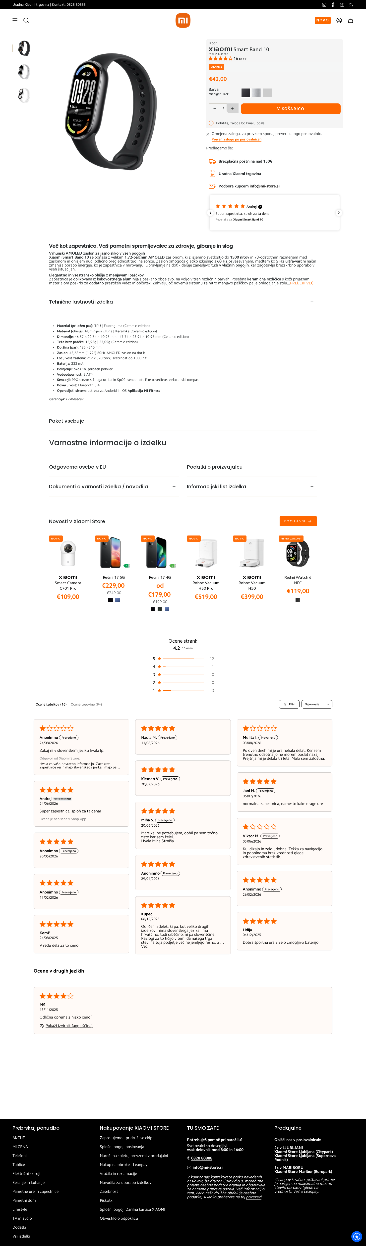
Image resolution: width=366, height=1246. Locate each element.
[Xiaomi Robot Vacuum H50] (252, 553)
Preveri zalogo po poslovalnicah (236, 139)
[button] (221, 59)
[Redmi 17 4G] (160, 553)
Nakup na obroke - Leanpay (123, 1165)
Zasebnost (109, 1192)
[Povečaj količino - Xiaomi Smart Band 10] (233, 108)
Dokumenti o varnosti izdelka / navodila (98, 486)
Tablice (18, 1165)
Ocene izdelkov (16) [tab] (51, 704)
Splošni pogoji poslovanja (122, 1147)
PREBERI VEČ (301, 283)
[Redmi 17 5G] (114, 553)
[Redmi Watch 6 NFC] (298, 553)
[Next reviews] (339, 213)
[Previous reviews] (210, 213)
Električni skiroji (26, 1174)
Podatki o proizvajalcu (215, 466)
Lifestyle (19, 1209)
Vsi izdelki (21, 1236)
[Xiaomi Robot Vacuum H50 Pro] (206, 553)
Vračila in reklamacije (118, 1174)
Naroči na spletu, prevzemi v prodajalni (134, 1156)
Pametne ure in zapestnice (35, 1192)
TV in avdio (22, 1218)
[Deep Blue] (117, 600)
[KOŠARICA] (350, 20)
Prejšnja (39, 111)
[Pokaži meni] (15, 20)
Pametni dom (24, 1200)
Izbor (213, 43)
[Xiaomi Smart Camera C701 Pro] (68, 553)
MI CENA (20, 1147)
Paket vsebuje (66, 420)
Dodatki (19, 1227)
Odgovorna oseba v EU (77, 466)
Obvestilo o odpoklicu (119, 1218)
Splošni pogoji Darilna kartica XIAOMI (132, 1209)
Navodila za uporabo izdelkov (125, 1183)
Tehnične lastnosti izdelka (81, 301)
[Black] (110, 600)
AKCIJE (18, 1138)
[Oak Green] (160, 609)
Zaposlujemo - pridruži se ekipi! (127, 1138)
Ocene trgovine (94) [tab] (86, 704)
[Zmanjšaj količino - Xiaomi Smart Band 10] (215, 108)
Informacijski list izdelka (216, 486)
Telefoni (19, 1156)
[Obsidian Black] (298, 600)
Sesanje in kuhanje (28, 1183)
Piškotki (107, 1200)
